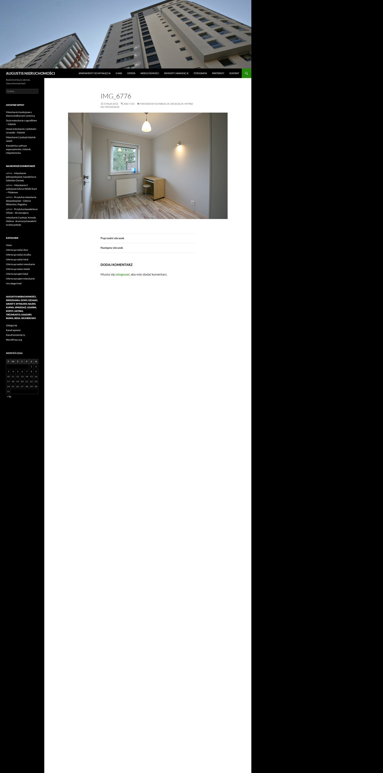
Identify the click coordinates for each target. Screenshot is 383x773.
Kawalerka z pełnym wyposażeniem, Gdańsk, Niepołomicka (18, 149)
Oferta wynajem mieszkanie (20, 278)
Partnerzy (218, 73)
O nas (119, 73)
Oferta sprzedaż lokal (17, 259)
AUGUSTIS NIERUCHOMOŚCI (30, 73)
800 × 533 (129, 103)
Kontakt (234, 73)
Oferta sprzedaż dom (17, 249)
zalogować (122, 274)
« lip (9, 396)
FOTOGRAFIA (200, 73)
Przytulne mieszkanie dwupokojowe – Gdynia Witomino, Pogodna (21, 201)
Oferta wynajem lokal (17, 273)
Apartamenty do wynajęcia (95, 73)
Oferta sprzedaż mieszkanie (20, 264)
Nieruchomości (149, 73)
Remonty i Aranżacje (176, 73)
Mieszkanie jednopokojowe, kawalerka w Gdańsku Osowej (21, 177)
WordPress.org (14, 339)
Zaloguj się (11, 325)
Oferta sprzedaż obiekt (18, 269)
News (9, 245)
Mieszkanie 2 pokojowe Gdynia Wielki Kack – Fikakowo (21, 189)
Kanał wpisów (13, 330)
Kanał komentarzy (15, 334)
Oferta (131, 73)
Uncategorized (14, 283)
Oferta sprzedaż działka (18, 254)
